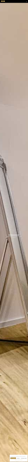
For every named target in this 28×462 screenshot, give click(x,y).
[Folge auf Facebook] (1, 1)
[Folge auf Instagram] (2, 1)
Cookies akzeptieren (13, 458)
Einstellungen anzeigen (24, 458)
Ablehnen (18, 458)
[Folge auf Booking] (4, 1)
